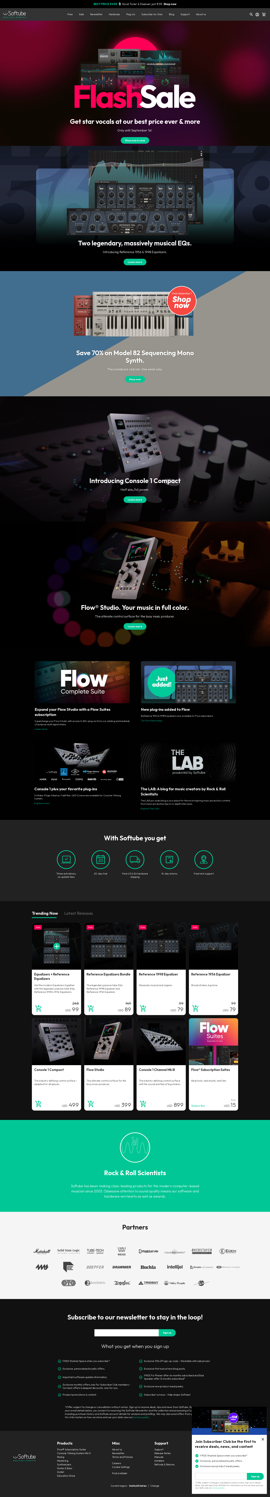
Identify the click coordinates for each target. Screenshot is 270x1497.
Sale (81, 14)
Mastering (62, 1460)
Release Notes (162, 1453)
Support (185, 14)
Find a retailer (120, 1473)
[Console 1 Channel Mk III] (161, 1041)
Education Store (66, 1475)
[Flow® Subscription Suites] (213, 1041)
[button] (264, 14)
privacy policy (218, 1488)
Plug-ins (130, 14)
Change (154, 1485)
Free (70, 14)
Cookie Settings (121, 1467)
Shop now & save (135, 140)
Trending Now (45, 913)
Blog (171, 14)
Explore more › (42, 803)
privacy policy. (142, 1417)
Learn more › (41, 729)
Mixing (60, 1456)
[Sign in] (257, 14)
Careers (116, 1463)
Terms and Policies (122, 1456)
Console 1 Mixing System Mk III (74, 1453)
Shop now (170, 4)
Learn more (135, 262)
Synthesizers (64, 1464)
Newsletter (96, 14)
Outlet (60, 1472)
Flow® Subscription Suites (71, 1449)
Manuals (159, 1456)
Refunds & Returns (164, 1464)
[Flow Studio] (108, 1041)
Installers (159, 1460)
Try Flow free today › (152, 720)
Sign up (167, 1332)
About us (201, 14)
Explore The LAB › (150, 808)
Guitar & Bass (64, 1468)
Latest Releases (78, 913)
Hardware (114, 14)
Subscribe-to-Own (152, 14)
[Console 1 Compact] (56, 1041)
